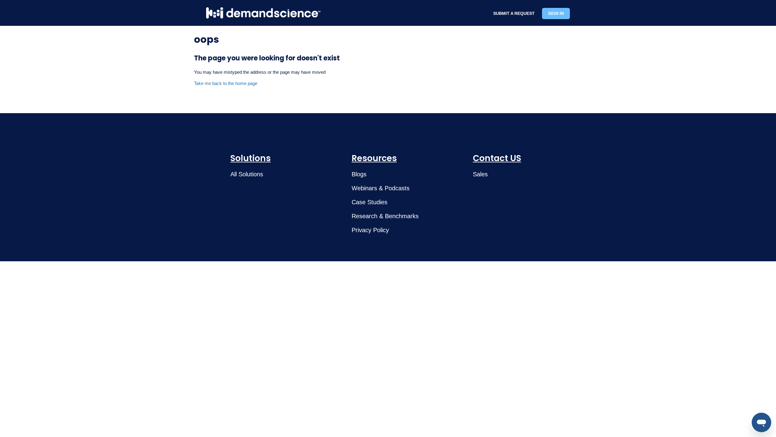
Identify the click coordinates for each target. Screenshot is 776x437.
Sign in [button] (556, 13)
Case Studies (369, 202)
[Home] (263, 13)
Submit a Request (514, 13)
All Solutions (246, 174)
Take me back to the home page (225, 83)
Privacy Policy (370, 230)
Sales (480, 174)
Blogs (359, 174)
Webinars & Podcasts (381, 188)
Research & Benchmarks (385, 216)
